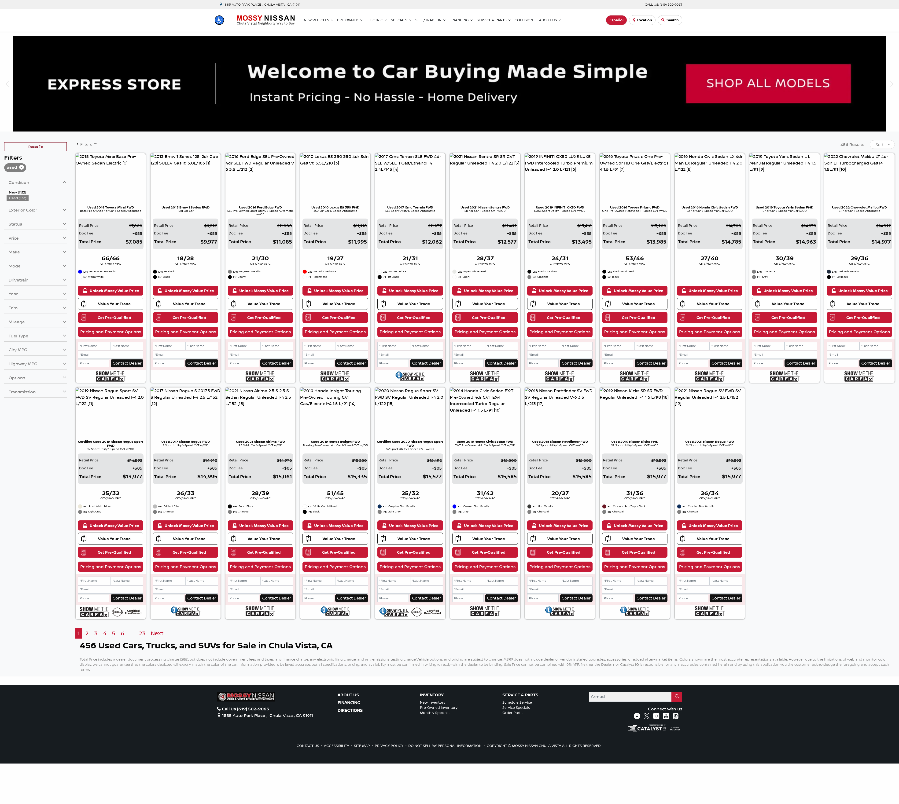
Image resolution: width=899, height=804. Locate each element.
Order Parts (512, 712)
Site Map (362, 745)
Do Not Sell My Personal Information (445, 745)
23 (142, 633)
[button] (219, 20)
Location (644, 20)
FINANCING (349, 702)
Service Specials (516, 707)
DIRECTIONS (350, 710)
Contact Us (308, 745)
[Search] (676, 697)
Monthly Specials (435, 712)
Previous (8, 84)
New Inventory (432, 702)
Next (890, 84)
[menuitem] (37, 192)
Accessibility (337, 745)
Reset (33, 146)
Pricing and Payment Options (110, 332)
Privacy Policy (389, 745)
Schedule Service (517, 702)
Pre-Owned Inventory (438, 707)
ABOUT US (348, 695)
